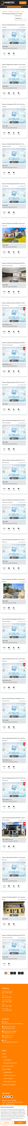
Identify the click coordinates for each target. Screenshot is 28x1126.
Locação (10, 11)
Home (5, 11)
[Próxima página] (22, 973)
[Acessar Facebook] (3, 1096)
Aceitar (20, 1122)
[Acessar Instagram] (6, 1096)
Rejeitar (6, 1122)
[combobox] (20, 18)
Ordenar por (18, 15)
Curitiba (17, 11)
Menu (23, 3)
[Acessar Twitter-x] (9, 1096)
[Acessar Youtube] (11, 1096)
